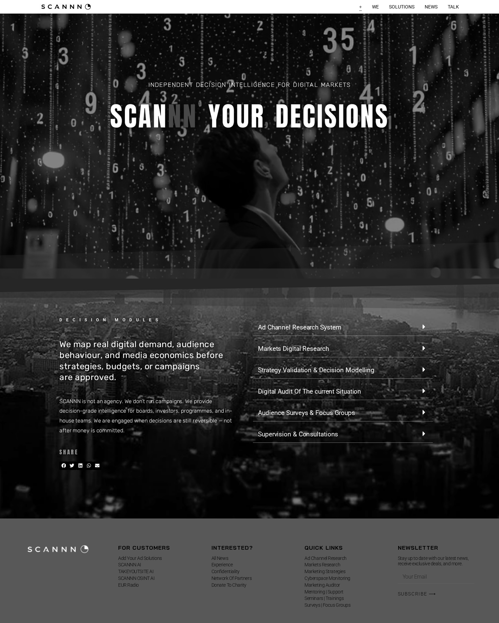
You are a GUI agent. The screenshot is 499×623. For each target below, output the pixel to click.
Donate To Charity (228, 585)
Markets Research (322, 564)
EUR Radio (128, 585)
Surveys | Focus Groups (327, 605)
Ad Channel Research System (299, 327)
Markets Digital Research (293, 349)
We (375, 7)
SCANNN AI (129, 564)
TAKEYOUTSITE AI (135, 571)
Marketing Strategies (324, 571)
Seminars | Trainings (324, 598)
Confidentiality (225, 571)
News (431, 7)
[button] (63, 465)
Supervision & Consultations (298, 434)
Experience (222, 564)
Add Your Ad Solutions (140, 558)
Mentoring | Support (323, 591)
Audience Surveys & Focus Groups (306, 413)
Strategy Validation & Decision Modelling (316, 370)
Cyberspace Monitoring (327, 578)
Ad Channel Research (325, 558)
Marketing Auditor (322, 585)
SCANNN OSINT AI (136, 578)
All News (219, 558)
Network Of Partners (231, 578)
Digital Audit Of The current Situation (309, 391)
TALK (453, 7)
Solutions (401, 7)
